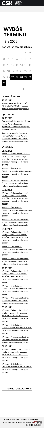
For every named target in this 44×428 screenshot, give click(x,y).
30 (30, 77)
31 (4, 83)
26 (12, 77)
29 (25, 77)
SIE (7, 41)
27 (17, 77)
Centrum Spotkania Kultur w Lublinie (23, 419)
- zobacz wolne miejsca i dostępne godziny (15, 106)
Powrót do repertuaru (19, 389)
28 (21, 77)
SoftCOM (38, 425)
